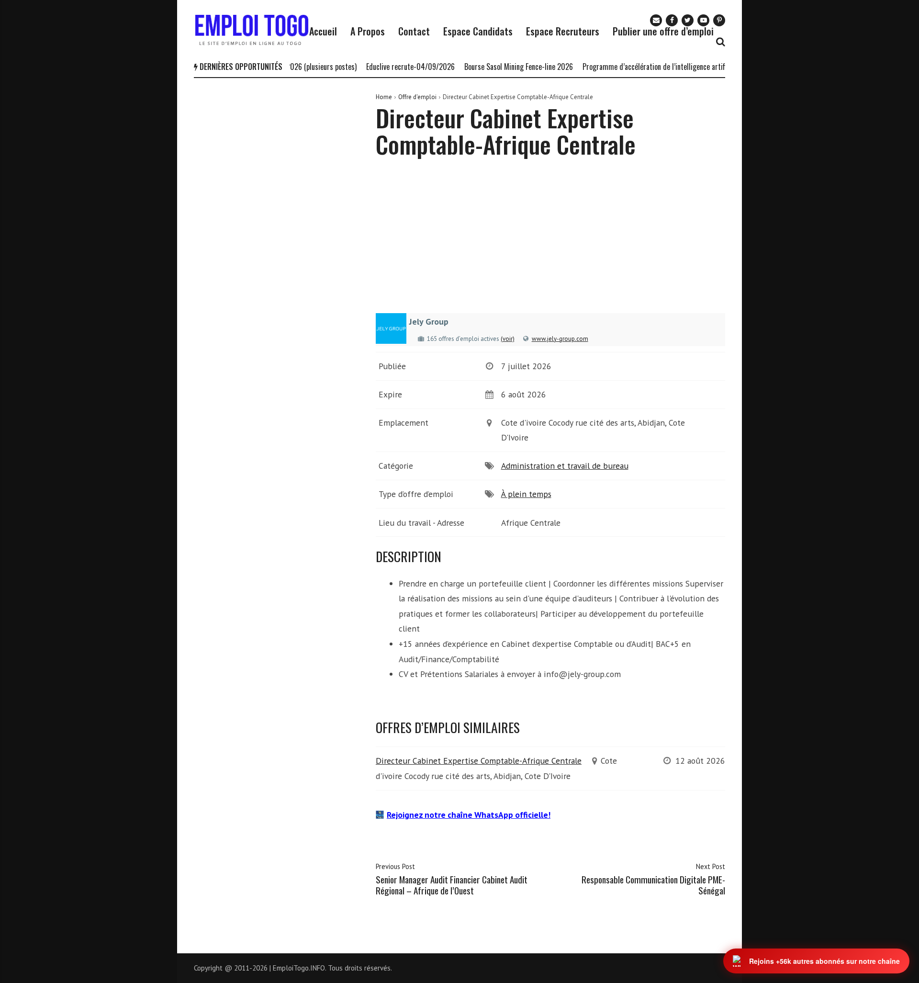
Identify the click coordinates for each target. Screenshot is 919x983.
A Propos (367, 31)
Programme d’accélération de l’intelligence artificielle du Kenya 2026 (670, 66)
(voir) (508, 339)
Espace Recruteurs (562, 31)
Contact (414, 31)
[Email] (656, 20)
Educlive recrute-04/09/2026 (395, 66)
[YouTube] (703, 20)
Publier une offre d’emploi (663, 31)
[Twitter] (688, 20)
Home (384, 97)
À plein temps (526, 493)
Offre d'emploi (417, 97)
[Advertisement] (550, 242)
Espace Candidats (478, 31)
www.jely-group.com (560, 339)
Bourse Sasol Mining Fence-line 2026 (503, 66)
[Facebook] (672, 20)
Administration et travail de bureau (564, 465)
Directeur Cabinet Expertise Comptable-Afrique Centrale (479, 760)
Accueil (323, 31)
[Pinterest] (719, 20)
